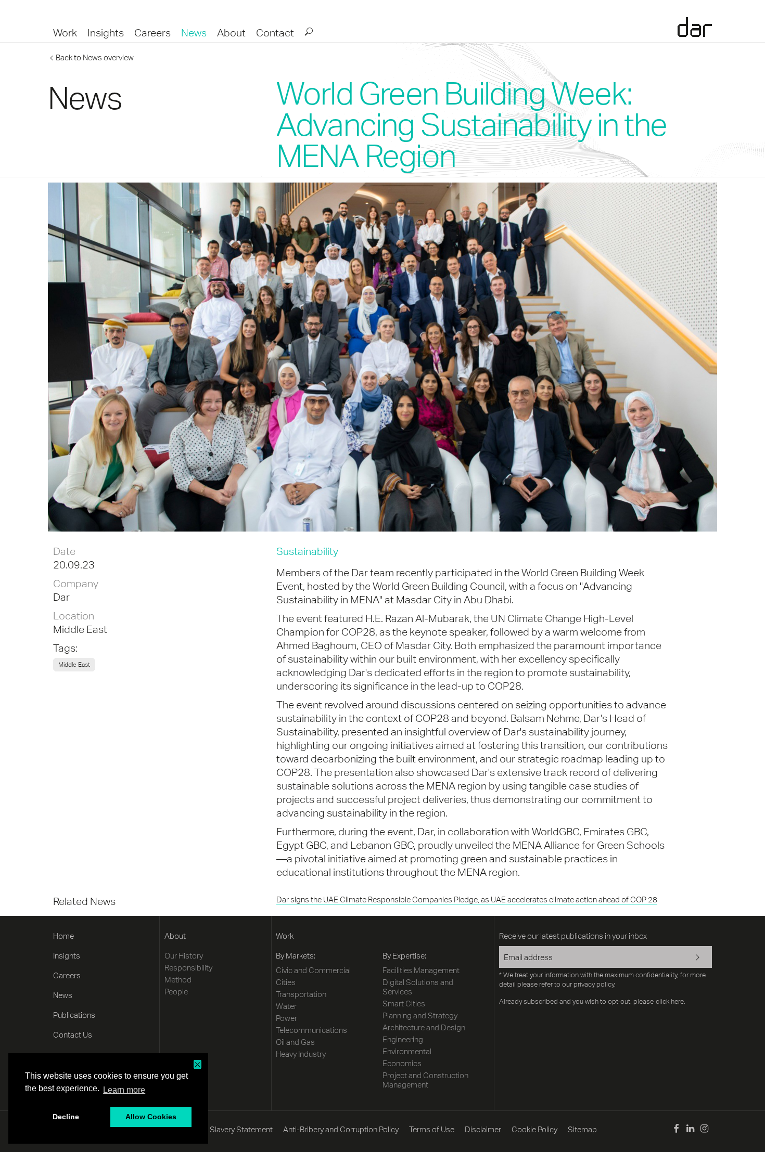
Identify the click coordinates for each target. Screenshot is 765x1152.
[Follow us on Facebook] (675, 1129)
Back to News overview (95, 57)
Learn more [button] (124, 1089)
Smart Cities (403, 1003)
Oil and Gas (295, 1042)
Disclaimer (483, 1129)
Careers (152, 32)
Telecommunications (311, 1030)
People (176, 991)
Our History (183, 955)
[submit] (308, 31)
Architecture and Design (423, 1027)
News (194, 32)
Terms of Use (431, 1129)
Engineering (402, 1039)
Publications (74, 1015)
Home (63, 935)
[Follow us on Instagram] (704, 1129)
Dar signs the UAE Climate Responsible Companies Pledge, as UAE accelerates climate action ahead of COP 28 (466, 899)
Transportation (301, 994)
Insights (105, 32)
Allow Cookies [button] (150, 1116)
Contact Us (72, 1034)
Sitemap (582, 1129)
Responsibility (188, 967)
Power (286, 1018)
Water (286, 1006)
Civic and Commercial (313, 970)
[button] (197, 1064)
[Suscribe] (691, 958)
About (231, 32)
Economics (402, 1063)
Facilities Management (421, 970)
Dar (695, 27)
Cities (286, 982)
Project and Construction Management (425, 1080)
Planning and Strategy (419, 1015)
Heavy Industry (301, 1054)
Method (178, 979)
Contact (275, 32)
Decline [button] (66, 1116)
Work (65, 32)
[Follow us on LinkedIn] (690, 1129)
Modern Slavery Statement (227, 1129)
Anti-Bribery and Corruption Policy (341, 1129)
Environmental (406, 1051)
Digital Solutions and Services (417, 987)
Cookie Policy (534, 1129)
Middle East (80, 629)
